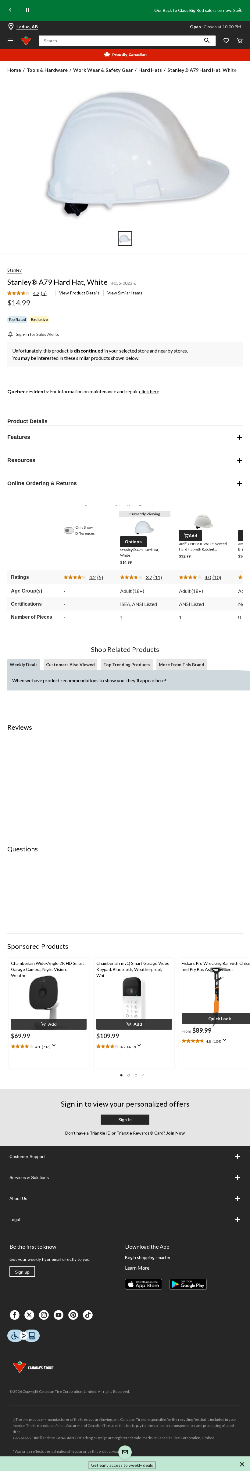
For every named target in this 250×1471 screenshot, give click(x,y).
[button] (207, 40)
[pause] (27, 10)
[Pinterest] (73, 1315)
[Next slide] (240, 10)
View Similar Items (124, 292)
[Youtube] (58, 1315)
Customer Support (27, 1156)
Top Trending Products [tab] (126, 664)
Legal (14, 1219)
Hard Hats (150, 70)
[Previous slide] (10, 10)
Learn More (137, 1268)
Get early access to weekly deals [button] (122, 1465)
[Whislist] (226, 40)
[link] (29, 293)
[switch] (72, 530)
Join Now (175, 1132)
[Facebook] (15, 1315)
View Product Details (79, 292)
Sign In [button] (125, 1119)
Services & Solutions (29, 1177)
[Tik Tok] (88, 1315)
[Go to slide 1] (125, 238)
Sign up (22, 1272)
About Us (18, 1198)
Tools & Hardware (47, 70)
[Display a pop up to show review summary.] (55, 1047)
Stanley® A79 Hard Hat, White (57, 281)
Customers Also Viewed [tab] (70, 664)
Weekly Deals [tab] (24, 664)
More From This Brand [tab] (181, 664)
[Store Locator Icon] (11, 27)
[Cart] (240, 40)
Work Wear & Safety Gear (103, 70)
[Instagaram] (44, 1315)
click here (149, 391)
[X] (29, 1315)
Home (14, 70)
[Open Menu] (10, 41)
